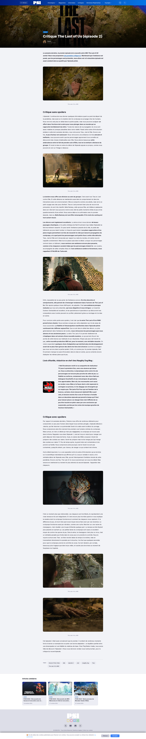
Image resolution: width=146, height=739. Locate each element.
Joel (78, 663)
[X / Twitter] (65, 725)
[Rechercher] (120, 2)
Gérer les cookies (88, 730)
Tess (93, 663)
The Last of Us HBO (54, 666)
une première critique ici (72, 56)
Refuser (105, 735)
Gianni (49, 41)
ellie (64, 663)
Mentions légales (77, 730)
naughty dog (85, 663)
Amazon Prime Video (54, 663)
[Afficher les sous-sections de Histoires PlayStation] (102, 2)
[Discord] (75, 725)
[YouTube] (70, 725)
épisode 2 (71, 663)
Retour (25, 2)
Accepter (115, 735)
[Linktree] (80, 725)
